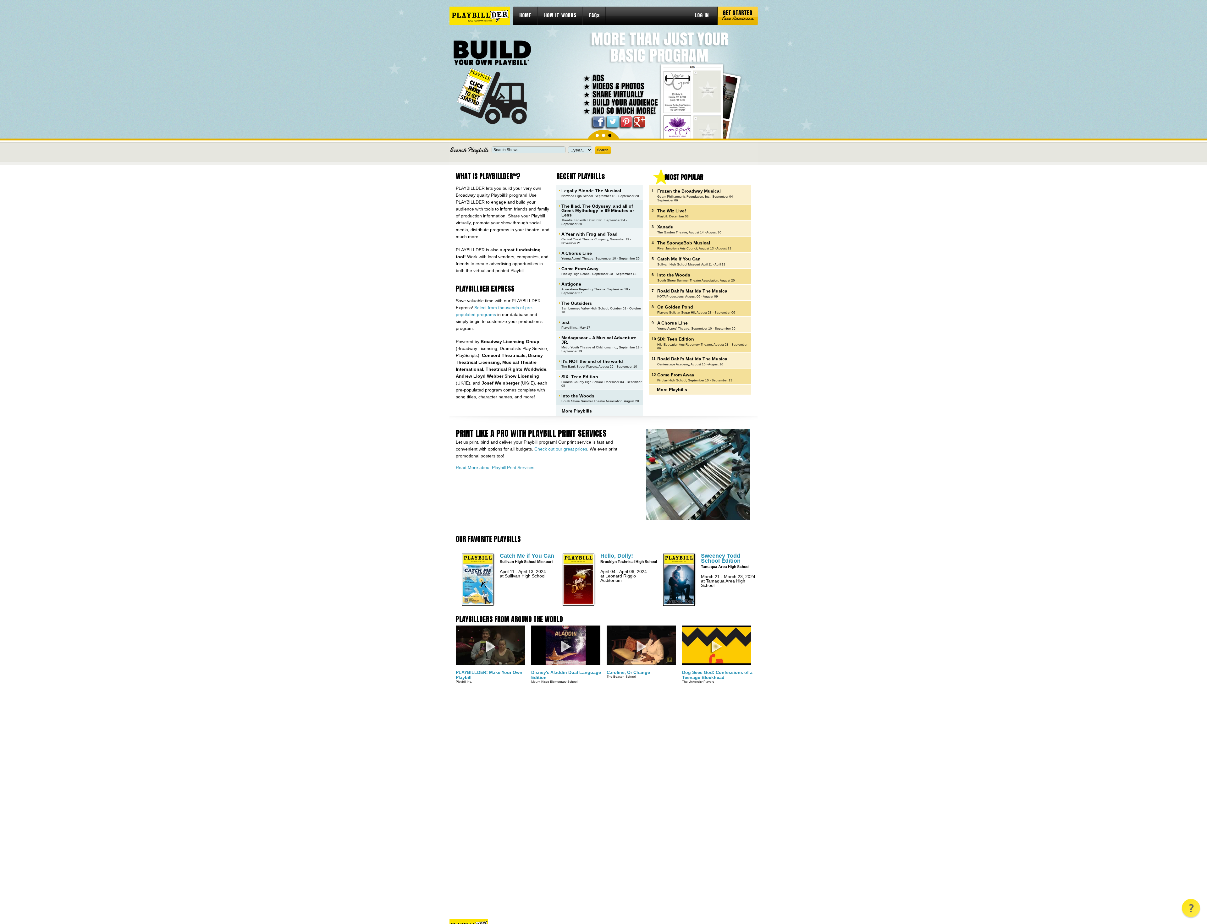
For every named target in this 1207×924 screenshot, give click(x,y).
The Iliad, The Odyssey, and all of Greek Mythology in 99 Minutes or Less (597, 210)
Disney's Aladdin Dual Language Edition (566, 675)
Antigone (571, 284)
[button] (1191, 908)
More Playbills (577, 410)
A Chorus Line (576, 253)
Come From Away (579, 268)
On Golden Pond (675, 306)
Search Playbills (468, 149)
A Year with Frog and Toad (589, 234)
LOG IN (702, 15)
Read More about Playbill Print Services (495, 467)
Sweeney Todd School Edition (721, 558)
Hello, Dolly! (616, 556)
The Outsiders (576, 303)
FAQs (594, 15)
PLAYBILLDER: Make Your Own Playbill (489, 675)
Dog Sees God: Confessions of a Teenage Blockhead (717, 675)
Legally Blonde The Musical (591, 190)
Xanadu (665, 226)
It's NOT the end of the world (592, 361)
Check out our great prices (560, 448)
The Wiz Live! (671, 210)
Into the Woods (577, 395)
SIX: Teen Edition (579, 376)
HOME (525, 15)
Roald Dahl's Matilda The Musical (693, 290)
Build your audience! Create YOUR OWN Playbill (492, 82)
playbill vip (479, 16)
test (565, 322)
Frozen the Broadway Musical (689, 191)
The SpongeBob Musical (683, 242)
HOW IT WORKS (560, 15)
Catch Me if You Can (679, 258)
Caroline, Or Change (628, 672)
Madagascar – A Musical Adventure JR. (598, 339)
